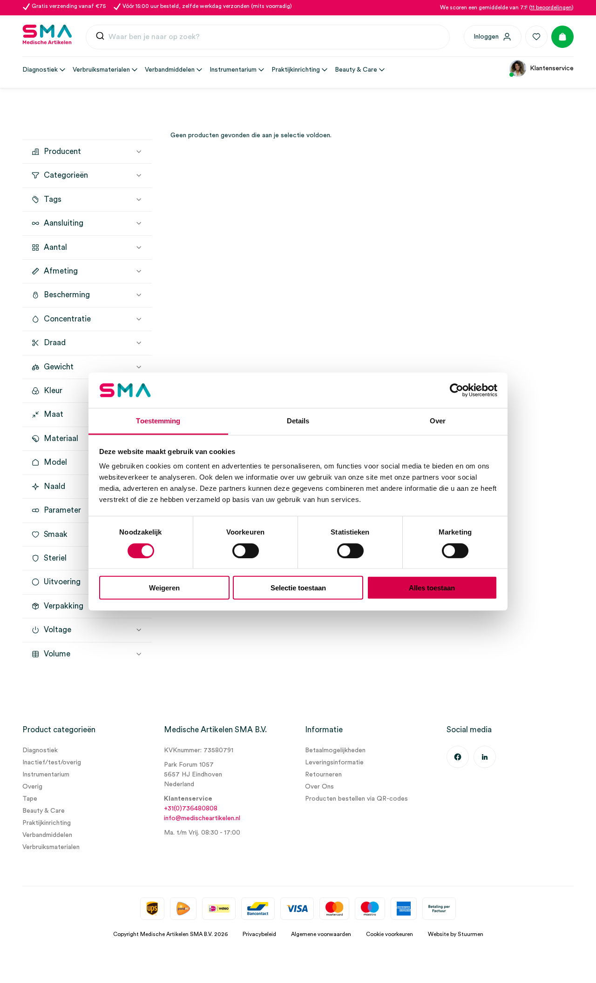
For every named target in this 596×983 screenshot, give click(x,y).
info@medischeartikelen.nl (202, 818)
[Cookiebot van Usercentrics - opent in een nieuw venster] (456, 390)
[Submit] (100, 37)
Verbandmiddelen (47, 835)
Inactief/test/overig (51, 762)
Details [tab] (298, 421)
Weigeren (164, 588)
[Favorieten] (536, 37)
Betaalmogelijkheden (335, 750)
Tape (29, 799)
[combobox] (268, 37)
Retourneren (323, 774)
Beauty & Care (43, 811)
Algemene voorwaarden (321, 934)
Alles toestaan (432, 588)
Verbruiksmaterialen (51, 847)
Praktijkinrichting (46, 823)
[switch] (245, 550)
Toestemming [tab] (158, 421)
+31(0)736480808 (190, 808)
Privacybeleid (259, 934)
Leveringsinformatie (334, 762)
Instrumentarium (45, 774)
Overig (32, 786)
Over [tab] (438, 421)
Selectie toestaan (298, 588)
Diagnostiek (40, 750)
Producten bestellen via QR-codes (356, 799)
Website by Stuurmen (455, 934)
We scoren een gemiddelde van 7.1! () (507, 7)
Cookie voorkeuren (389, 934)
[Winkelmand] (562, 37)
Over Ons (319, 786)
